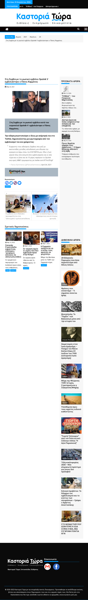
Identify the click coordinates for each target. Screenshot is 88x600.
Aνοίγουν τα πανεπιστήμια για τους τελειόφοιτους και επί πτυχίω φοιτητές (45, 216)
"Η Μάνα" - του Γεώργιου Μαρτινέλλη (27, 6)
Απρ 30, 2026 (67, 140)
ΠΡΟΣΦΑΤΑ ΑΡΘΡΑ (70, 81)
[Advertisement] (44, 58)
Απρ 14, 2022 (11, 242)
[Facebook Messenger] (19, 183)
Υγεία (7, 270)
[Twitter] (11, 183)
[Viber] (15, 183)
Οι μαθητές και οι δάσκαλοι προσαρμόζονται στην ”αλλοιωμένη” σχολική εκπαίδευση (18, 216)
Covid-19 (7, 186)
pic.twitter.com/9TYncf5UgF (42, 160)
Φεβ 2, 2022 (28, 246)
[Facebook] (7, 183)
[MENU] (85, 29)
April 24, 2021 (46, 165)
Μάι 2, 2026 (67, 117)
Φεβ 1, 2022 (46, 243)
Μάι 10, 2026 (67, 93)
